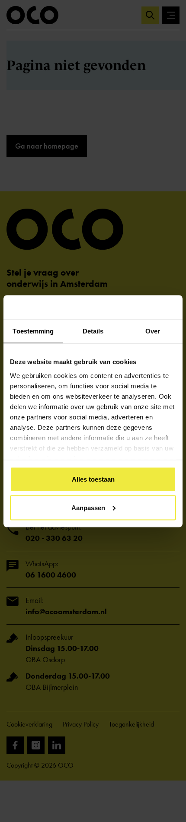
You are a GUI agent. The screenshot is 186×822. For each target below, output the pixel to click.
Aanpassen (88, 507)
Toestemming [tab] (33, 331)
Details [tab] (93, 331)
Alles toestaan (93, 479)
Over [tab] (152, 331)
